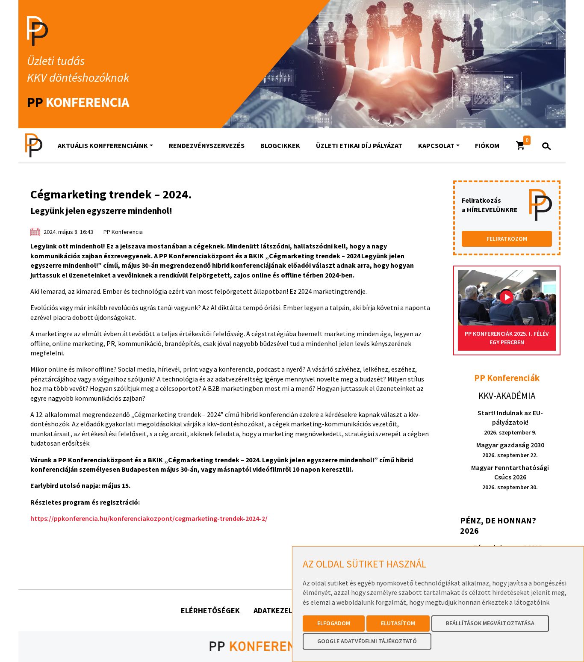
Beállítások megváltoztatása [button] (490, 623)
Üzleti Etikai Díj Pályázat (359, 145)
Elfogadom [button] (333, 623)
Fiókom (487, 145)
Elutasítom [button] (398, 623)
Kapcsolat (436, 145)
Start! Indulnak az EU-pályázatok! (510, 422)
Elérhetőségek (210, 610)
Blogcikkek (280, 145)
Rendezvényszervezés (207, 145)
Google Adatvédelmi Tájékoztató (367, 641)
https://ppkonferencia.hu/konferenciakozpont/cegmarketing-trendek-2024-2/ (149, 518)
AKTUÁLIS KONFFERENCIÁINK (103, 145)
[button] (520, 145)
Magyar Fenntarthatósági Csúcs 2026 (510, 477)
